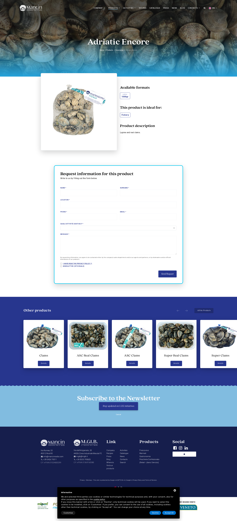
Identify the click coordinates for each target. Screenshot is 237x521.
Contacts (193, 8)
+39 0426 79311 (50, 459)
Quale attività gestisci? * (71, 224)
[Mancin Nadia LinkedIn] (186, 449)
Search (123, 462)
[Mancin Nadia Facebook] (175, 449)
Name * (63, 188)
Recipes (142, 8)
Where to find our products (110, 465)
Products (113, 8)
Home (102, 50)
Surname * (124, 188)
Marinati (142, 453)
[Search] (204, 8)
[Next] (186, 310)
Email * (123, 212)
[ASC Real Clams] (88, 335)
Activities (128, 8)
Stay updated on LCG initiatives (118, 406)
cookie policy (99, 499)
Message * (64, 234)
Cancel (118, 414)
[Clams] (43, 335)
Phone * (63, 212)
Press (166, 8)
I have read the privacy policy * (77, 263)
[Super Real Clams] (176, 335)
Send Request (167, 274)
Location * (65, 200)
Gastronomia (145, 456)
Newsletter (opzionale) (73, 266)
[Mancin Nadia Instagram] (180, 449)
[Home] (53, 444)
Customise (68, 513)
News (174, 8)
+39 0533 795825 (83, 459)
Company (98, 8)
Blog (182, 8)
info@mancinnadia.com (53, 457)
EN (213, 8)
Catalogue (154, 8)
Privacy (82, 480)
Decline (155, 513)
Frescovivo (119, 50)
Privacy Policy (137, 480)
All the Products (204, 311)
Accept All (169, 513)
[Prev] (178, 310)
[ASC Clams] (132, 335)
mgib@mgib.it (82, 456)
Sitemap (89, 480)
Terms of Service (151, 480)
